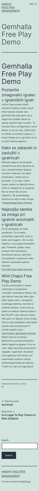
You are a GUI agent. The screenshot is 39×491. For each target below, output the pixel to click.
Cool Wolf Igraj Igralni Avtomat (17, 269)
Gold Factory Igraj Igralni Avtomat (19, 333)
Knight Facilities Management (11, 7)
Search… (6, 440)
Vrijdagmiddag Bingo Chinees (17, 203)
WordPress (25, 481)
